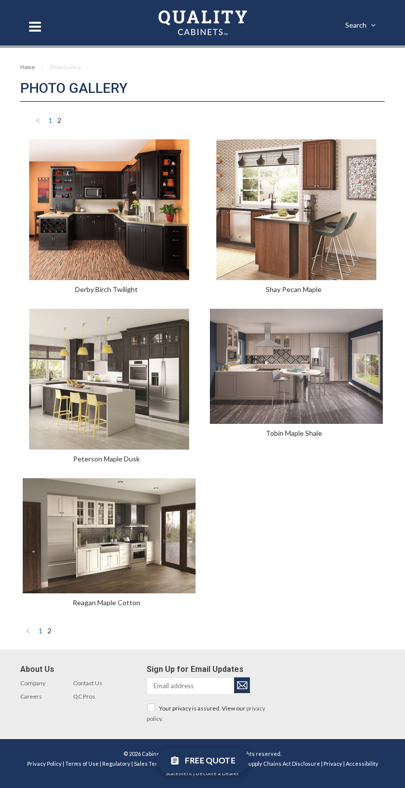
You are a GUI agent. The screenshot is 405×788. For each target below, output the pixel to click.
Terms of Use (82, 763)
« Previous (38, 123)
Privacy (333, 763)
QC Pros (84, 696)
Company (32, 683)
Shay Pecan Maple (294, 289)
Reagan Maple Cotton (106, 602)
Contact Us (87, 683)
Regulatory (116, 763)
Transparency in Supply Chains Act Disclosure (261, 763)
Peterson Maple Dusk (106, 459)
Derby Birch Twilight (106, 289)
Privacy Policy (44, 763)
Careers (31, 696)
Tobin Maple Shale (294, 433)
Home (27, 67)
